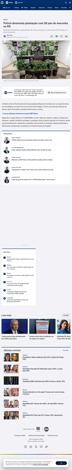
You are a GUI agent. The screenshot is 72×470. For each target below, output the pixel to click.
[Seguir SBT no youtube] (41, 446)
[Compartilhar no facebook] (56, 36)
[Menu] (70, 2)
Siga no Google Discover (58, 92)
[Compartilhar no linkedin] (66, 36)
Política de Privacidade (40, 464)
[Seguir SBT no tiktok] (46, 446)
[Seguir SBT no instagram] (25, 446)
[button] (15, 331)
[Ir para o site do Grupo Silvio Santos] (33, 429)
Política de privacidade (36, 435)
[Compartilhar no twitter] (61, 36)
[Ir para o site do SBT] (46, 429)
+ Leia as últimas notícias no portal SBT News (20, 114)
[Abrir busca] (66, 2)
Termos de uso (53, 435)
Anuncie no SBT (20, 435)
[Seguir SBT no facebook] (30, 446)
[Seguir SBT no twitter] (36, 446)
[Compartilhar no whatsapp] (52, 36)
